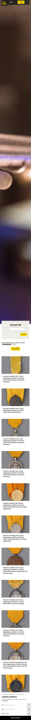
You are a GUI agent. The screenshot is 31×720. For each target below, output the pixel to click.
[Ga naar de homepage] (4, 3)
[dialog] (15, 707)
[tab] (29, 705)
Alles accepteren (15, 717)
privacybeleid (5, 700)
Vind (24, 334)
